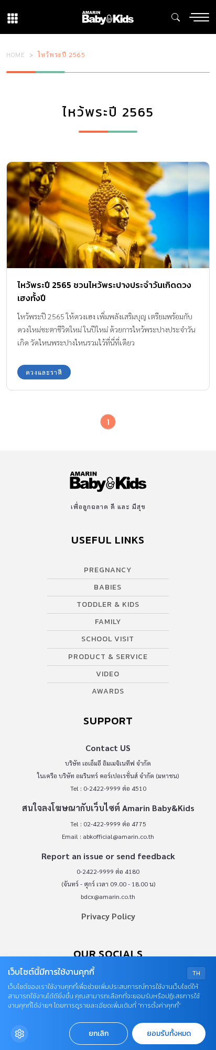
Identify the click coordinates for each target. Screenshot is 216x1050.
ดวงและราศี (44, 372)
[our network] (12, 17)
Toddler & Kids (108, 604)
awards (108, 691)
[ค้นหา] (176, 17)
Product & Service (108, 656)
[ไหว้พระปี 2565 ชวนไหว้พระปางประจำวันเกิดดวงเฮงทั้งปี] (108, 215)
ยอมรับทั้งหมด (169, 1033)
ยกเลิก (99, 1033)
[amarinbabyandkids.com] (108, 17)
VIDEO (108, 673)
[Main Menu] (199, 17)
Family (108, 621)
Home (15, 54)
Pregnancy (108, 569)
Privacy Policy (108, 915)
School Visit (107, 638)
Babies (108, 587)
